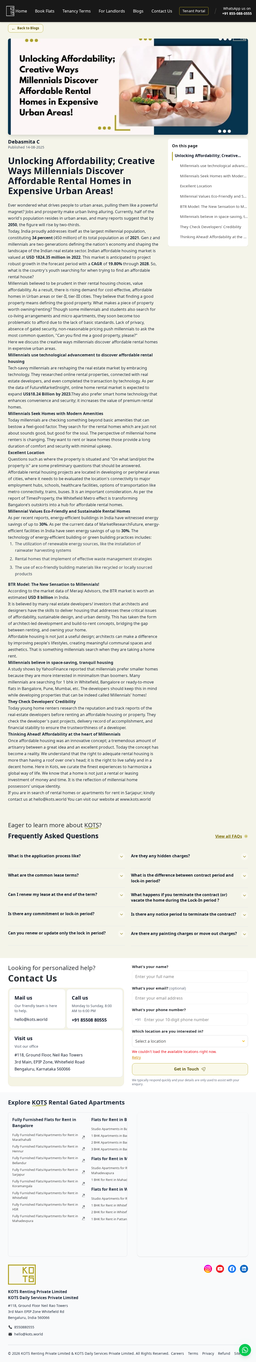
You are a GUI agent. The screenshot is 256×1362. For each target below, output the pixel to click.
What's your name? (150, 966)
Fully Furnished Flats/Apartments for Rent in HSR (45, 1206)
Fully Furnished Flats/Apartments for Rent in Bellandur (45, 1160)
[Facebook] (232, 1269)
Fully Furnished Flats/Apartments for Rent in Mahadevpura (45, 1218)
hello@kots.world (31, 1019)
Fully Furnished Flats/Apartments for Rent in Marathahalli (45, 1137)
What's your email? (159, 988)
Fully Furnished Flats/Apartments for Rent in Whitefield (45, 1195)
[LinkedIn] (244, 1269)
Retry (136, 1057)
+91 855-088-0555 (237, 13)
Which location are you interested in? (167, 1031)
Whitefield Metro (79, 498)
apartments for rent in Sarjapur (112, 792)
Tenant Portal (193, 11)
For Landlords (112, 11)
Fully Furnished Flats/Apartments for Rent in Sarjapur (45, 1172)
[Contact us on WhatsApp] (245, 1350)
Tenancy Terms (76, 11)
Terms (193, 1353)
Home (21, 11)
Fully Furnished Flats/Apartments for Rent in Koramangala (45, 1183)
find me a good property (97, 335)
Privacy (208, 1353)
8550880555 (24, 1327)
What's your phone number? (159, 1009)
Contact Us (162, 11)
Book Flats (44, 11)
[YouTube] (220, 1269)
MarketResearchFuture (121, 524)
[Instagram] (208, 1269)
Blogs (138, 11)
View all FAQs (228, 836)
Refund (224, 1353)
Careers (177, 1353)
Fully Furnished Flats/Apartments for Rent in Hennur (45, 1148)
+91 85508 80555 (89, 1020)
